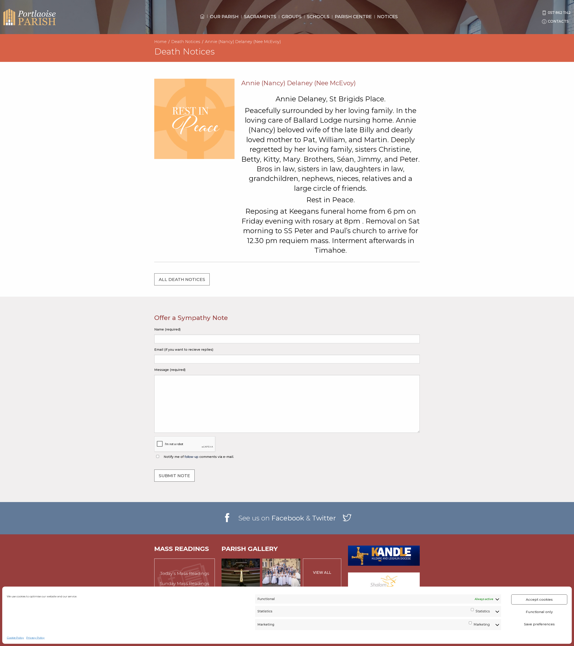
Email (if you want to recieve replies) (183, 350)
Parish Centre (353, 16)
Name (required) (167, 329)
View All (322, 572)
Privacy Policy (35, 637)
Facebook (288, 518)
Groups (292, 16)
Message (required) (169, 370)
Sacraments (260, 16)
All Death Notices (182, 279)
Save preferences (539, 624)
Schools (318, 16)
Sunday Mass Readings (184, 583)
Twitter (324, 518)
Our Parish (224, 16)
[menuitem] (202, 20)
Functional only (539, 612)
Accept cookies (539, 599)
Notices (387, 16)
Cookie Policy (15, 637)
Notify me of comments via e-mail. (198, 457)
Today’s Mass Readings (184, 573)
